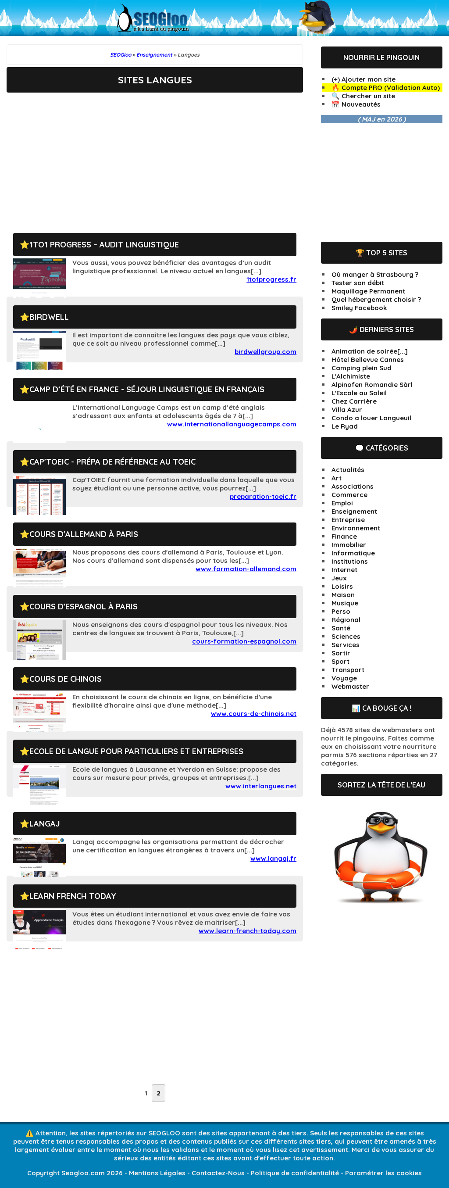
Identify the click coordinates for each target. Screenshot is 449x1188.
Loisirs (342, 586)
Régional (345, 619)
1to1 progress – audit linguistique (104, 245)
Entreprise (348, 519)
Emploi (342, 503)
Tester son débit (357, 283)
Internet (344, 569)
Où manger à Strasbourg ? (374, 274)
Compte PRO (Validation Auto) (391, 87)
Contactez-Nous (218, 1173)
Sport (340, 661)
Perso (340, 611)
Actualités (347, 469)
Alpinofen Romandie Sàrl (372, 384)
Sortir (340, 653)
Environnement (355, 528)
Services (345, 645)
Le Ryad (344, 426)
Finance (344, 536)
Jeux (339, 578)
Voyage (344, 678)
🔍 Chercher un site (363, 96)
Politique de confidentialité (295, 1173)
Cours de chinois (65, 679)
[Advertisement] (155, 156)
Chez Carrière (354, 401)
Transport (347, 670)
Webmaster (350, 686)
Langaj (44, 824)
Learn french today (72, 896)
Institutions (349, 561)
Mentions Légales (157, 1173)
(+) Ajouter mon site (363, 79)
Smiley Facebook (359, 308)
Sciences (345, 636)
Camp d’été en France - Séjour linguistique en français (146, 389)
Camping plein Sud (361, 368)
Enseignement (354, 511)
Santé (340, 628)
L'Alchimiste (350, 376)
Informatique (353, 553)
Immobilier (348, 544)
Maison (343, 594)
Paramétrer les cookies (383, 1173)
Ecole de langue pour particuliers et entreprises (136, 751)
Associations (352, 486)
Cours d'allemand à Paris (83, 534)
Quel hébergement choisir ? (376, 299)
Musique (344, 603)
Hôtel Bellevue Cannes (367, 359)
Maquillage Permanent (368, 291)
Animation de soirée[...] (369, 351)
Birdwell (49, 317)
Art (336, 478)
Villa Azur (346, 409)
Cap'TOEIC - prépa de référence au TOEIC (112, 462)
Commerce (349, 494)
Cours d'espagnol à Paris (83, 606)
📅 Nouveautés (356, 104)
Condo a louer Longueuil (371, 418)
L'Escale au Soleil (359, 393)
